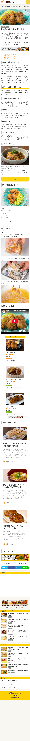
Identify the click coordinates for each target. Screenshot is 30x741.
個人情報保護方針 (15, 697)
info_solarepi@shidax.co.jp (9, 684)
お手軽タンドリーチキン (12, 408)
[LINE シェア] (25, 567)
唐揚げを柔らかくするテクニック (12, 56)
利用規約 (15, 695)
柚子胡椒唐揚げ (10, 354)
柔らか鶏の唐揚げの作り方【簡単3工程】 (20, 6)
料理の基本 (7, 6)
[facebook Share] (11, 567)
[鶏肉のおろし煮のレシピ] (15, 155)
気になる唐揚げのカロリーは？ (11, 54)
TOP (3, 6)
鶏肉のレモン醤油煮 (11, 381)
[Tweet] (4, 567)
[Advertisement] (15, 585)
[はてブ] (18, 567)
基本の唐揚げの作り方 (9, 58)
